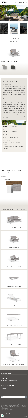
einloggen (6, 148)
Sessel (13, 128)
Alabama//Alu (14, 126)
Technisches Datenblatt (12, 137)
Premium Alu (14, 131)
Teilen (6, 134)
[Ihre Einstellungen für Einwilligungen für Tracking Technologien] (2, 415)
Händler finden (9, 140)
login (4, 388)
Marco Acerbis (14, 129)
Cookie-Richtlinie (10, 409)
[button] (24, 2)
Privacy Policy (3, 409)
